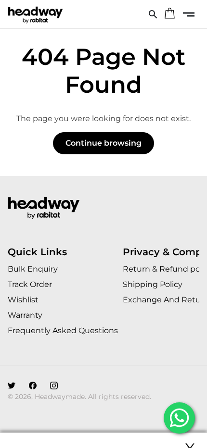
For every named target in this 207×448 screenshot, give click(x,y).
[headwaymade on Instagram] (54, 385)
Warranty (25, 315)
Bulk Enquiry (33, 269)
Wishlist (23, 299)
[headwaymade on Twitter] (11, 385)
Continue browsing (103, 143)
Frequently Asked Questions (63, 330)
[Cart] (169, 14)
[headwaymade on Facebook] (33, 385)
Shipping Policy (152, 284)
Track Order (30, 284)
